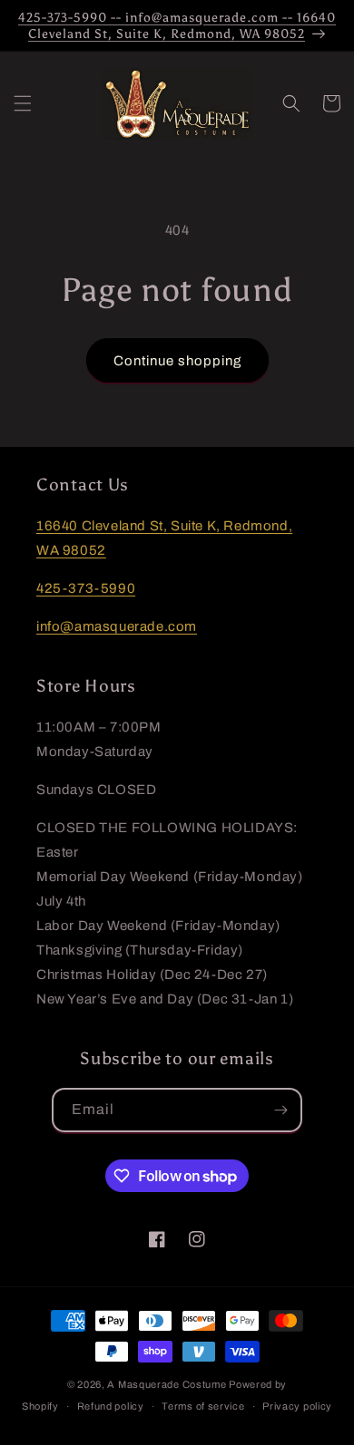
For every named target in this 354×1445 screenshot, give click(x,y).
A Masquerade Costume (166, 1384)
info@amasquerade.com (116, 626)
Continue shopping (177, 361)
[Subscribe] (280, 1110)
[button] (23, 103)
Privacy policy (297, 1406)
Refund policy (110, 1406)
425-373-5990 (85, 588)
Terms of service (203, 1406)
